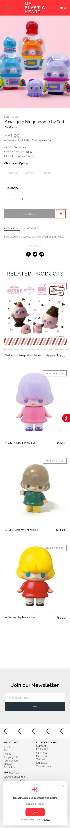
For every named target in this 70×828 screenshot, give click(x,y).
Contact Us (9, 767)
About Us (8, 747)
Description (12, 228)
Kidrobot (41, 746)
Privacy (7, 754)
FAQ (5, 750)
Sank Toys (41, 752)
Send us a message (14, 780)
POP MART (42, 749)
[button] (35, 140)
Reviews (32, 228)
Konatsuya (42, 762)
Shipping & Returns (13, 757)
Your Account (10, 760)
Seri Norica (12, 116)
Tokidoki (40, 759)
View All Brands (45, 766)
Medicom (41, 756)
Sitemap (7, 764)
